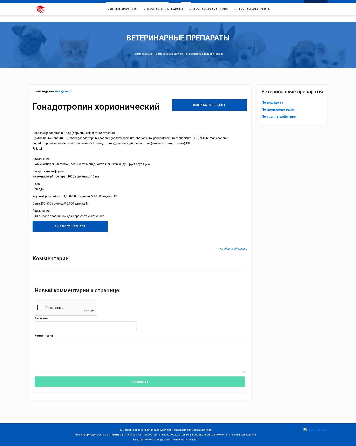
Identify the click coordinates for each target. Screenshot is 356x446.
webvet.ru (166, 429)
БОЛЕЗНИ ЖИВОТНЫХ (122, 9)
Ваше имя (41, 318)
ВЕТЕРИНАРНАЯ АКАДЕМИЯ (208, 9)
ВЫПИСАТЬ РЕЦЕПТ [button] (209, 104)
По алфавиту (272, 102)
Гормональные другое (169, 53)
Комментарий (44, 335)
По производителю (277, 109)
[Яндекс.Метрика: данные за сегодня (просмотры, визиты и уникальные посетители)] (315, 430)
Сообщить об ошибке (233, 248)
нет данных (63, 91)
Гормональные (143, 53)
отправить (139, 381)
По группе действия (278, 116)
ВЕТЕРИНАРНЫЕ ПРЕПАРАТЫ (163, 9)
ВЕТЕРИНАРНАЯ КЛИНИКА (252, 9)
